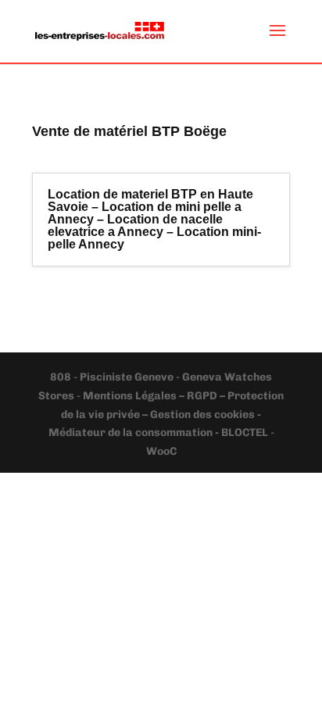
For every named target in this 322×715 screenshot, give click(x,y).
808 (61, 377)
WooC (161, 451)
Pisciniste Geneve (128, 377)
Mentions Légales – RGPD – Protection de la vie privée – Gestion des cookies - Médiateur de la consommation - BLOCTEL (166, 414)
